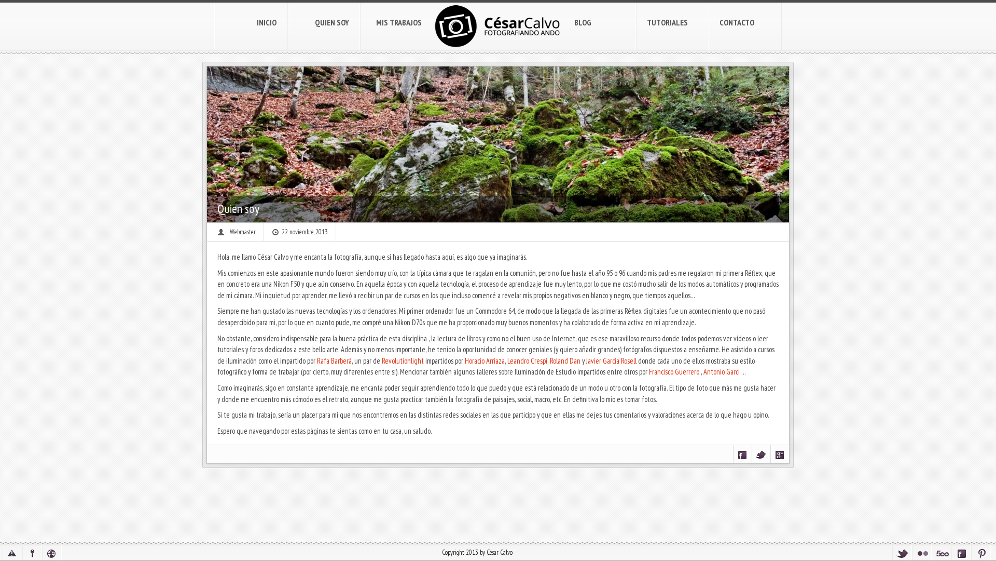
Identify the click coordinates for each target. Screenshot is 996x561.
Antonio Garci (721, 372)
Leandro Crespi (527, 361)
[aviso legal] (12, 552)
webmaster (243, 232)
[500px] (941, 552)
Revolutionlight (403, 361)
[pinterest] (981, 552)
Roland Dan (565, 361)
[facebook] (961, 552)
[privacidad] (32, 552)
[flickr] (921, 552)
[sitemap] (52, 552)
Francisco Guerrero (674, 372)
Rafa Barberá (334, 361)
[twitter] (902, 552)
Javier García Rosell (611, 361)
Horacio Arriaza (485, 361)
